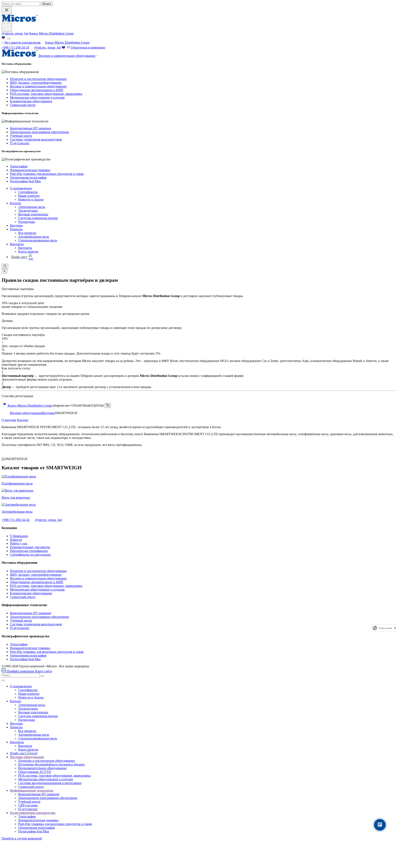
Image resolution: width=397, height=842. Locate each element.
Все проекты (27, 233)
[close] (395, 627)
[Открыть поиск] (5, 266)
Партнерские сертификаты (29, 551)
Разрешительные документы (30, 547)
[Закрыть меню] (3, 680)
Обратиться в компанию (87, 47)
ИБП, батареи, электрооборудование (36, 82)
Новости (16, 539)
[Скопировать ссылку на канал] (108, 405)
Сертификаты (28, 192)
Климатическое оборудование (31, 101)
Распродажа (26, 221)
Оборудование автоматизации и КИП (36, 90)
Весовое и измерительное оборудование (38, 86)
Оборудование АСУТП (34, 772)
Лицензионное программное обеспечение (39, 132)
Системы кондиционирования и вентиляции (49, 783)
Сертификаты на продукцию (30, 554)
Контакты (17, 244)
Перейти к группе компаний (22, 838)
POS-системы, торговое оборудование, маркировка (46, 94)
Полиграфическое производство (32, 813)
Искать (46, 3)
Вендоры (16, 225)
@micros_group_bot (15, 33)
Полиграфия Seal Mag (25, 181)
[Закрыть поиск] (7, 10)
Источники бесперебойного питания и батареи (51, 764)
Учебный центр (21, 135)
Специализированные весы (37, 240)
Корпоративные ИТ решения (30, 128)
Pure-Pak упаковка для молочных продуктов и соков (47, 174)
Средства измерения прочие (38, 218)
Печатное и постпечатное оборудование (38, 79)
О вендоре (9, 420)
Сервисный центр (22, 105)
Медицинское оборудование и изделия (37, 97)
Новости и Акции (31, 199)
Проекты (16, 229)
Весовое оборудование (26, 413)
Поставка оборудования (27, 757)
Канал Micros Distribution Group (51, 33)
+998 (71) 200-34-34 (15, 47)
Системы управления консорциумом (36, 139)
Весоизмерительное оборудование (42, 768)
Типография (18, 166)
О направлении (21, 188)
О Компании (19, 536)
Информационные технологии (31, 790)
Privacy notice (385, 628)
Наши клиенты (28, 195)
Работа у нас (19, 543)
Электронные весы (31, 207)
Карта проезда (28, 251)
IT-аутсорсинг (20, 143)
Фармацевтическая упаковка (30, 170)
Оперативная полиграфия (28, 177)
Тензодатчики (28, 210)
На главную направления (23, 42)
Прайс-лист (18, 753)
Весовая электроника (33, 214)
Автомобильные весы (33, 236)
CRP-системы (28, 805)
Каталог (15, 203)
